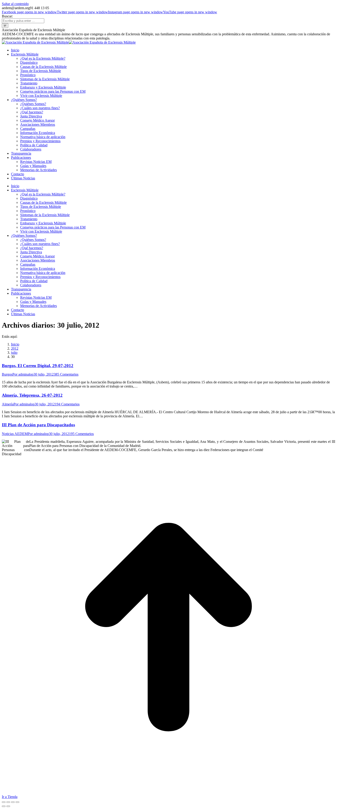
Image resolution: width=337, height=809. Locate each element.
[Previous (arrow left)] (4, 806)
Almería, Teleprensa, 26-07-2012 (32, 395)
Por (22, 374)
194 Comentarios (67, 404)
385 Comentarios (66, 374)
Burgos (7, 374)
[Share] (8, 802)
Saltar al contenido (15, 4)
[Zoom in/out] (17, 802)
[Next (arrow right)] (8, 806)
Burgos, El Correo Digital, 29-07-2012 (37, 365)
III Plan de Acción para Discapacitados (38, 424)
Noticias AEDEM (15, 434)
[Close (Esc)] (4, 802)
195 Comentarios (81, 434)
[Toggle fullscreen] (13, 802)
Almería (8, 404)
